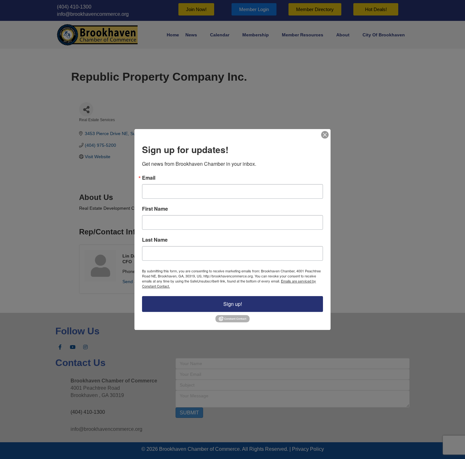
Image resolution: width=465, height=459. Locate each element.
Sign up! (232, 303)
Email (148, 177)
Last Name (155, 239)
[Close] (325, 135)
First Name (155, 208)
